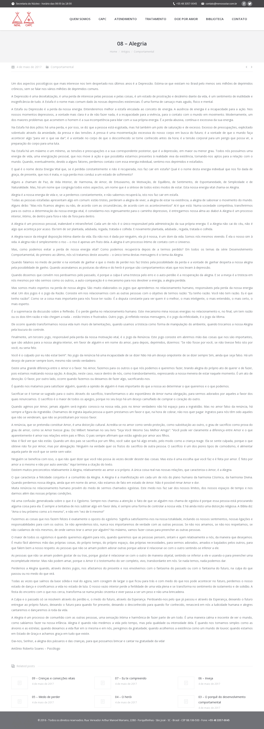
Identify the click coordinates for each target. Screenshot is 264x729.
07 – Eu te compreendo (130, 678)
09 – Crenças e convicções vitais (53, 678)
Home (113, 51)
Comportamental (144, 51)
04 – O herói (123, 697)
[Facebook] (244, 3)
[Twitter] (249, 3)
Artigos (125, 51)
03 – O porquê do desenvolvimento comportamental (222, 699)
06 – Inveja (205, 678)
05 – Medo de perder (46, 697)
